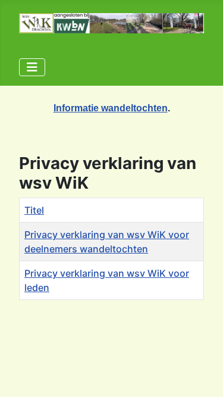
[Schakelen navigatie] (32, 67)
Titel (34, 210)
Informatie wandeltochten (111, 108)
